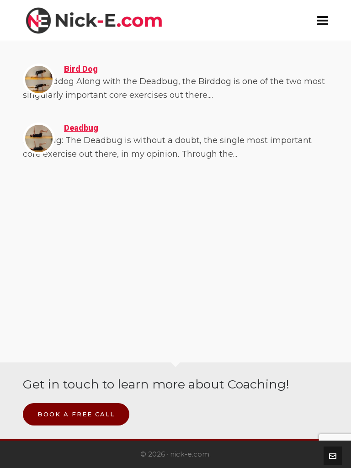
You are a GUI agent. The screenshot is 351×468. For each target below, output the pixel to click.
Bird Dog (81, 69)
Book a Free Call (76, 414)
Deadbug (81, 128)
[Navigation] (322, 20)
